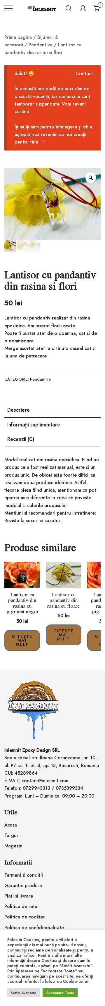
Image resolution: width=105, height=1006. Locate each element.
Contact (84, 73)
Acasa (10, 825)
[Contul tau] (82, 8)
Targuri (12, 835)
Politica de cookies (24, 917)
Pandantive (40, 44)
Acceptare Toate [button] (60, 993)
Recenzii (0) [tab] (20, 439)
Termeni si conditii (23, 875)
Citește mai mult (22, 640)
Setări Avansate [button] (23, 993)
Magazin (13, 845)
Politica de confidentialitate (34, 927)
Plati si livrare (18, 896)
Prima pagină (18, 37)
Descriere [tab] (18, 410)
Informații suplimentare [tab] (33, 424)
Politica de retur (21, 906)
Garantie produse (23, 885)
